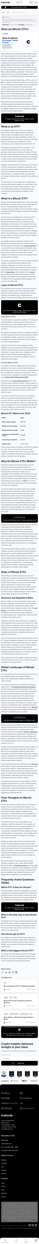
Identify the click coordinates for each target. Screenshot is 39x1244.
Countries (4, 1163)
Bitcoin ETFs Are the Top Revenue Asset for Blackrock (18, 1001)
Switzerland (33, 732)
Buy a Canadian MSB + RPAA (9, 1147)
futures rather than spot (19, 381)
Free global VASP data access (10, 1150)
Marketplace (4, 1140)
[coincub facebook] (36, 1225)
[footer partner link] (10, 1093)
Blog (8, 12)
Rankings (3, 1160)
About (3, 1183)
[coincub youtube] (29, 1225)
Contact (3, 1196)
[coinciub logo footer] (6, 1115)
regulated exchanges (20, 865)
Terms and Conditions (7, 1225)
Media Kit (4, 1193)
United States (10, 272)
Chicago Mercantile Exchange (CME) (16, 377)
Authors (3, 1186)
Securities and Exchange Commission (24, 687)
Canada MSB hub (6, 1143)
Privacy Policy (17, 1225)
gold (24, 480)
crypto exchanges (29, 245)
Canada (32, 272)
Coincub (22, 1203)
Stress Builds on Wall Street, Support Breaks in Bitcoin (19, 1018)
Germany (26, 732)
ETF (2, 82)
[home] (5, 2)
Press (2, 1190)
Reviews (3, 1173)
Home (3, 12)
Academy (4, 1170)
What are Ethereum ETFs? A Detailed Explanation (19, 986)
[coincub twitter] (33, 1225)
